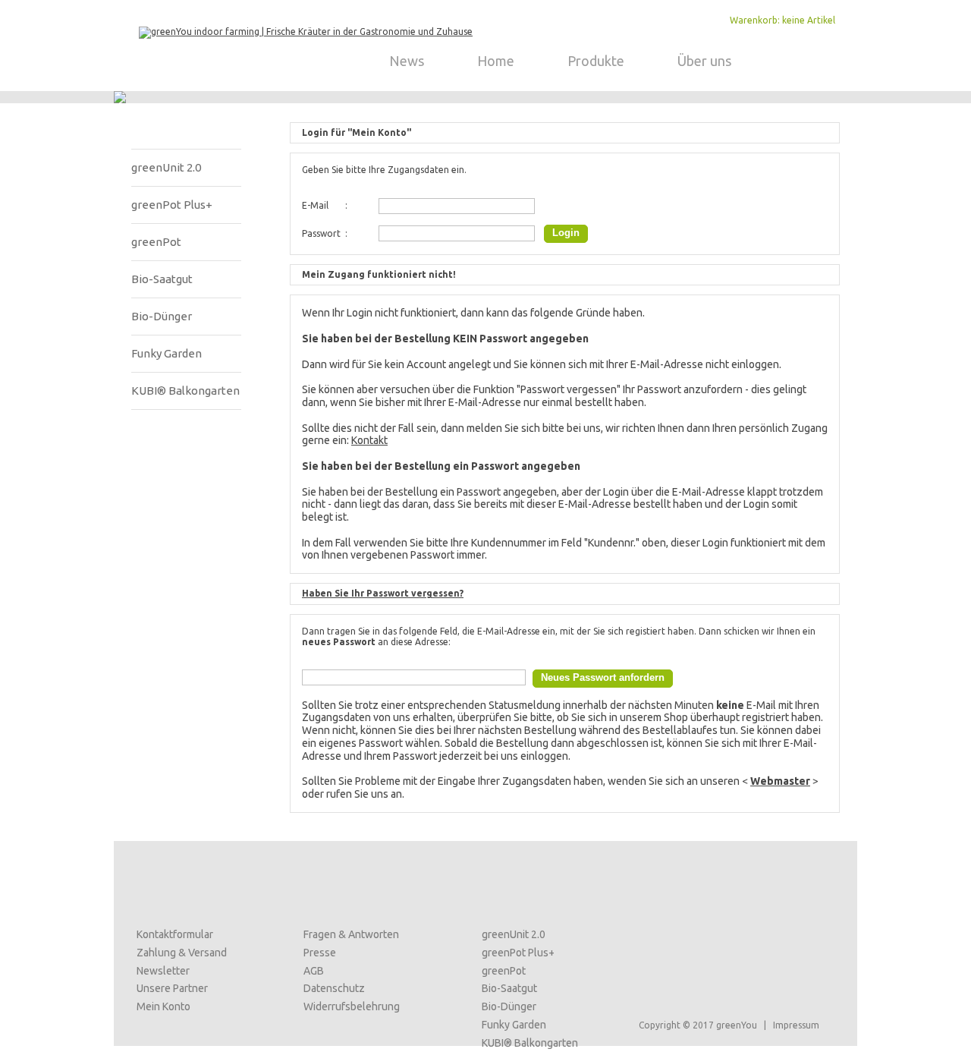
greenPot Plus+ (171, 204)
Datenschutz (334, 988)
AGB (313, 971)
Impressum (796, 1025)
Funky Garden (166, 353)
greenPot (156, 241)
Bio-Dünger (161, 316)
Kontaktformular (175, 934)
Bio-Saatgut (162, 278)
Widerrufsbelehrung (351, 1006)
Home (495, 60)
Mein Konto (163, 1006)
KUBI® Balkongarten (185, 390)
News (406, 60)
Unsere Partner (172, 988)
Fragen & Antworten (351, 934)
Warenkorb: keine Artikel (782, 20)
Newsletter (163, 971)
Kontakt (369, 440)
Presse (319, 952)
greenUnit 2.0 (166, 167)
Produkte (595, 60)
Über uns (704, 60)
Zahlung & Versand (182, 952)
